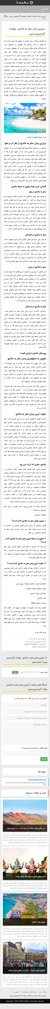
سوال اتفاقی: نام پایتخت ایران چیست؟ (34, 748)
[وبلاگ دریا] (25, 2)
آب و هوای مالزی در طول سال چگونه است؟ (30, 876)
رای (15, 672)
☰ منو (45, 9)
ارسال (44, 759)
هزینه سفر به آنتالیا (38, 922)
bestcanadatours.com (37, 779)
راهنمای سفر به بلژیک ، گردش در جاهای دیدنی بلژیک (26, 970)
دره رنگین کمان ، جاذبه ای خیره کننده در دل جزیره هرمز (26, 828)
